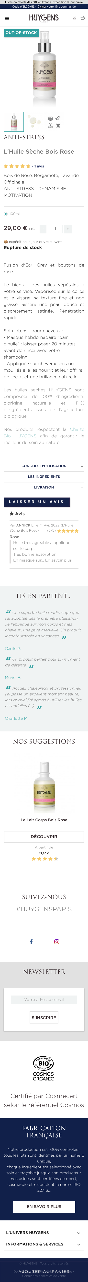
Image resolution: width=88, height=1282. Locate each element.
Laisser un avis (37, 502)
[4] (22, 166)
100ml (15, 214)
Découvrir (44, 837)
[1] (6, 166)
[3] (17, 166)
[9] (53, 859)
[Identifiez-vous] (74, 18)
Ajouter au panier (44, 1272)
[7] (47, 859)
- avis (38, 166)
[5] (28, 166)
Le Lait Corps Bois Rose (44, 820)
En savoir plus (44, 1207)
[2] (11, 166)
